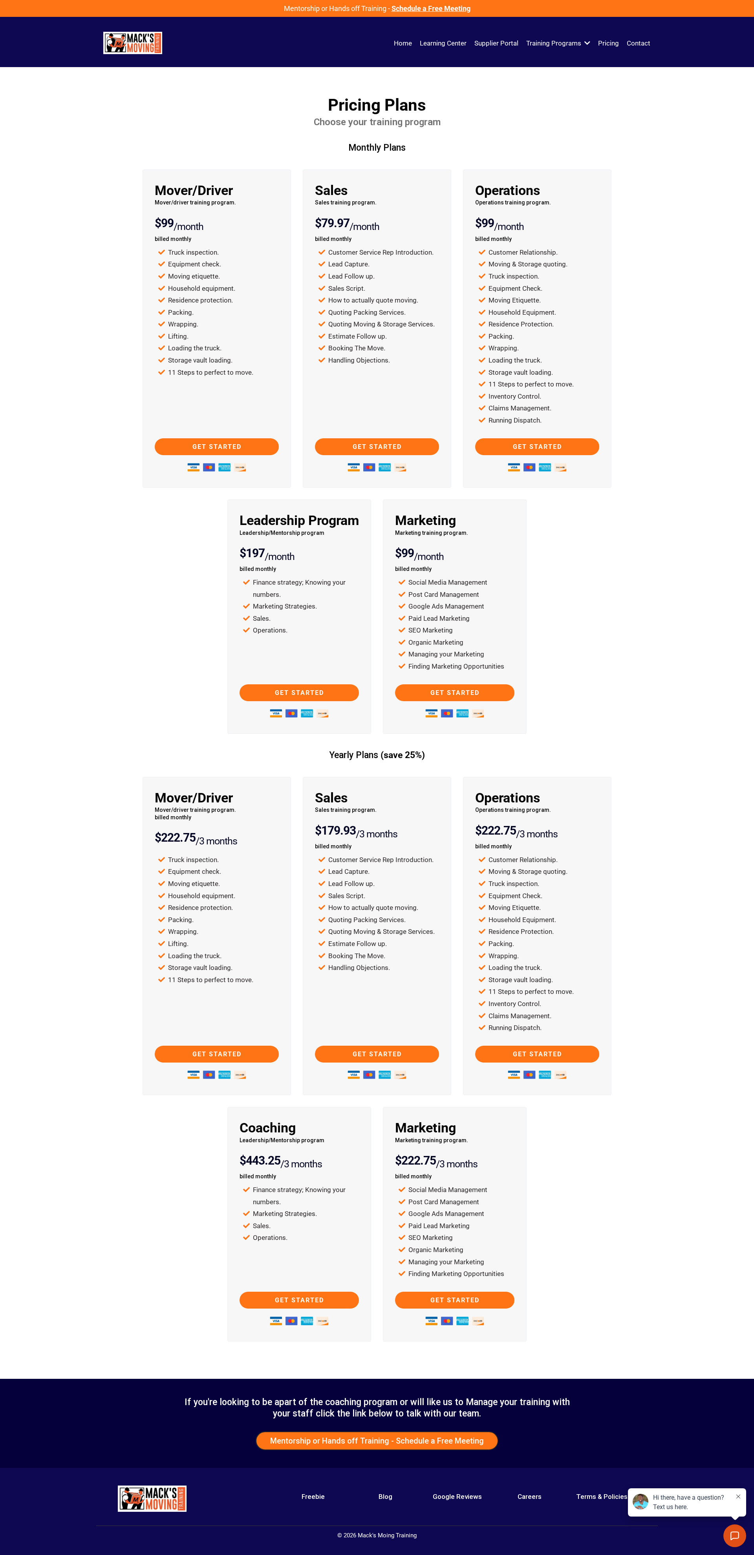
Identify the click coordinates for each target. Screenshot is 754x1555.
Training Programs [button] (554, 43)
